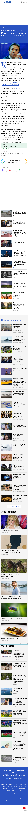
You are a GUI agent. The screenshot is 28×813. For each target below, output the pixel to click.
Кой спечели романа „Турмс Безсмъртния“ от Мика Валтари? (11, 551)
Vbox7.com (9, 784)
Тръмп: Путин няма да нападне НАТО (19, 241)
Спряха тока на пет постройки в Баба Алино (19, 466)
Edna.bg (21, 790)
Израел (18, 153)
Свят (2, 27)
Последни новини (11, 320)
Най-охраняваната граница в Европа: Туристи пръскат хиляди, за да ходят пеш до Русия (19, 305)
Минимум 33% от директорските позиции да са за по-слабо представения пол (19, 359)
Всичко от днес (14, 506)
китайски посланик (7, 153)
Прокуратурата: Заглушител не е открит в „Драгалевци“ (18, 436)
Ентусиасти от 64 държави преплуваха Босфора (19, 690)
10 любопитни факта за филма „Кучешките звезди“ (10, 575)
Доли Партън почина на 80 (9, 530)
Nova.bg (4, 786)
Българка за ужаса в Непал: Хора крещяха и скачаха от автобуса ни (20, 213)
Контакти (14, 802)
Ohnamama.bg (13, 788)
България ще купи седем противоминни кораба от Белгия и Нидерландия (20, 339)
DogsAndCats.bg (12, 786)
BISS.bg (5, 788)
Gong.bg (16, 784)
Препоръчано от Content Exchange (18, 643)
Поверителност (8, 800)
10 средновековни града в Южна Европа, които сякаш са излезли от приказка (20, 712)
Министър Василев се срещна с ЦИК (20, 369)
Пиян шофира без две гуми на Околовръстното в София (19, 477)
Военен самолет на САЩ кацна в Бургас (19, 445)
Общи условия (20, 798)
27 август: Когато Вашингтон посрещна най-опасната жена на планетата (20, 274)
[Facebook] (14, 804)
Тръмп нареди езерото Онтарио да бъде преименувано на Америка (19, 223)
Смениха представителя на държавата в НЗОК (19, 403)
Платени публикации (19, 800)
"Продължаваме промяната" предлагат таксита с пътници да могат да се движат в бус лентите (19, 382)
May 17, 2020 (19, 88)
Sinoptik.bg (22, 788)
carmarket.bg (15, 267)
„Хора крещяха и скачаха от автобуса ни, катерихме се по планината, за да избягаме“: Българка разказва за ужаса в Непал (19, 746)
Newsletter (13, 170)
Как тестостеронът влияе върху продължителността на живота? (11, 597)
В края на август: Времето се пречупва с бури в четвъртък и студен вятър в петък (19, 284)
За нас (5, 798)
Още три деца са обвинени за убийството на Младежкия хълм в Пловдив (19, 414)
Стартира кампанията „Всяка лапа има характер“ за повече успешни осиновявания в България (19, 654)
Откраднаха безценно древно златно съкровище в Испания (20, 497)
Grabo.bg (7, 790)
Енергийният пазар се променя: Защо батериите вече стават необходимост (20, 253)
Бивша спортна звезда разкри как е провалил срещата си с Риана (19, 426)
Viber (5, 170)
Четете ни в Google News (15, 778)
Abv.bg (2, 784)
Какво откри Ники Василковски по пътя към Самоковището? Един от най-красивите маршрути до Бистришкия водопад (20, 678)
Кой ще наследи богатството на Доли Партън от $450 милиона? (19, 456)
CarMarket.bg (22, 786)
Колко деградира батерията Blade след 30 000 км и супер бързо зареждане (19, 263)
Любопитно (15, 429)
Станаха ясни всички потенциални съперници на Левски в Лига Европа (20, 723)
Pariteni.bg (14, 790)
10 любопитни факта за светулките (12, 618)
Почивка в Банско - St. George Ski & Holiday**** (20, 348)
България (15, 332)
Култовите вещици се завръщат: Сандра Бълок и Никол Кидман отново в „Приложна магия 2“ (20, 701)
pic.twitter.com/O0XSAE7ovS (10, 85)
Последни (16, 2)
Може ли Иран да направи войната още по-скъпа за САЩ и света (20, 294)
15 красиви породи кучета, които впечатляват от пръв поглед (19, 666)
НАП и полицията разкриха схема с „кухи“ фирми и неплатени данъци (19, 394)
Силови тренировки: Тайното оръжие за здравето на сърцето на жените (19, 487)
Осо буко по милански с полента (11, 638)
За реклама (12, 798)
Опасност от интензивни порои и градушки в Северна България (19, 758)
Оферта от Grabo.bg (17, 351)
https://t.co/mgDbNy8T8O (9, 83)
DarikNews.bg (23, 784)
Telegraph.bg (14, 793)
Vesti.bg (7, 2)
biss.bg (14, 257)
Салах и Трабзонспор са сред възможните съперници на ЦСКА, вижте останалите (19, 733)
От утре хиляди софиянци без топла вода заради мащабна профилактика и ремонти (19, 233)
